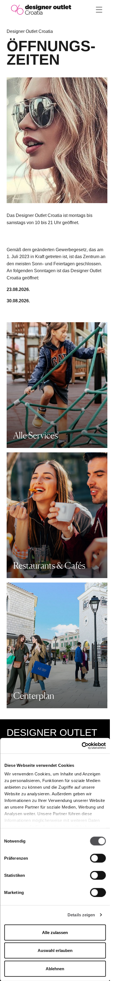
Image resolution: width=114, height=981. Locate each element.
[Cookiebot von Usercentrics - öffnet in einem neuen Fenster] (81, 745)
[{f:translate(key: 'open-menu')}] (99, 9)
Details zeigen (81, 914)
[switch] (98, 858)
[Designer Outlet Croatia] (41, 9)
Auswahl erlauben (55, 950)
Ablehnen (55, 968)
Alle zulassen (55, 932)
